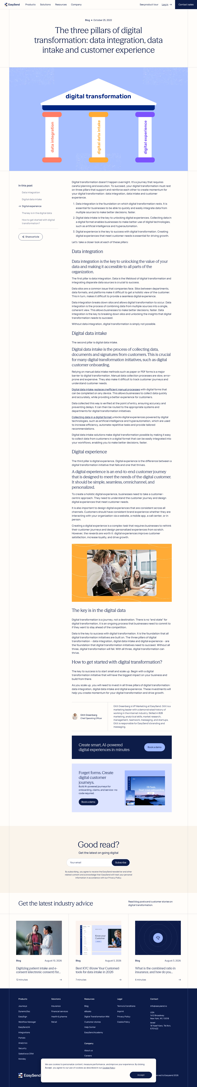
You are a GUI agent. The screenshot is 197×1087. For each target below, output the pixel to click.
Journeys (22, 1006)
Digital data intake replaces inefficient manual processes (106, 389)
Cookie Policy (108, 1067)
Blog (86, 1006)
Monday (22, 1058)
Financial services (59, 1011)
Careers (88, 1055)
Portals (21, 1037)
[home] (12, 4)
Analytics (22, 1043)
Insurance (56, 1006)
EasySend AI (24, 1027)
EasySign (22, 1016)
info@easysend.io (158, 1006)
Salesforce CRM (26, 1053)
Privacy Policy (123, 1016)
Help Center (90, 1027)
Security (22, 1048)
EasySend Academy (93, 1032)
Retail (54, 1021)
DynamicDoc (24, 1011)
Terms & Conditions (126, 1006)
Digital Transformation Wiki (96, 1016)
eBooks (87, 1011)
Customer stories (92, 1021)
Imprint (120, 1011)
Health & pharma (59, 1016)
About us (88, 1050)
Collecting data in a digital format (92, 417)
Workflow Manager (27, 1021)
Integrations (24, 1032)
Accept (141, 1075)
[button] (30, 4)
